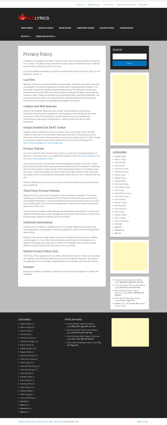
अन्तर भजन (118, 224)
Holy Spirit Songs (122, 196)
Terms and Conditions (126, 5)
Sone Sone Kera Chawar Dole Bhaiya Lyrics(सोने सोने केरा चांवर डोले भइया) (130, 286)
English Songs (45, 28)
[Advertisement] (130, 109)
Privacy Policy (94, 5)
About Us (81, 5)
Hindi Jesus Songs (122, 187)
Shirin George (120, 218)
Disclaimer (143, 5)
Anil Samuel (119, 166)
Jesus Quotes (120, 199)
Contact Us (108, 5)
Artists (25, 36)
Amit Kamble (120, 162)
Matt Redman (120, 206)
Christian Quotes (45, 36)
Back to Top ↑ (143, 422)
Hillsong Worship (122, 184)
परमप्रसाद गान (119, 230)
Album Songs (126, 28)
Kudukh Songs (121, 202)
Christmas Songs (85, 28)
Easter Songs (107, 28)
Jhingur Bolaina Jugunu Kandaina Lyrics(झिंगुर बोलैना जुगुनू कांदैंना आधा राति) (129, 281)
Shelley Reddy (121, 215)
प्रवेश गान (118, 233)
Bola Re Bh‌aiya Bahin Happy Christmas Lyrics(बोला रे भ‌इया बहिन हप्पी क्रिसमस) (129, 293)
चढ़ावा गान (118, 227)
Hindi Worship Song (123, 193)
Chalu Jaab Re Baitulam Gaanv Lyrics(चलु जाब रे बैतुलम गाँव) (127, 299)
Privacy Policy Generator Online (39, 159)
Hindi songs (27, 28)
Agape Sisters (120, 156)
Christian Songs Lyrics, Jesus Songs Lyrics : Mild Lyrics (40, 422)
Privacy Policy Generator (86, 156)
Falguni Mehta (120, 181)
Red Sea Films (121, 209)
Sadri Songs (65, 28)
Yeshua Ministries (122, 221)
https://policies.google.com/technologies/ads (43, 143)
